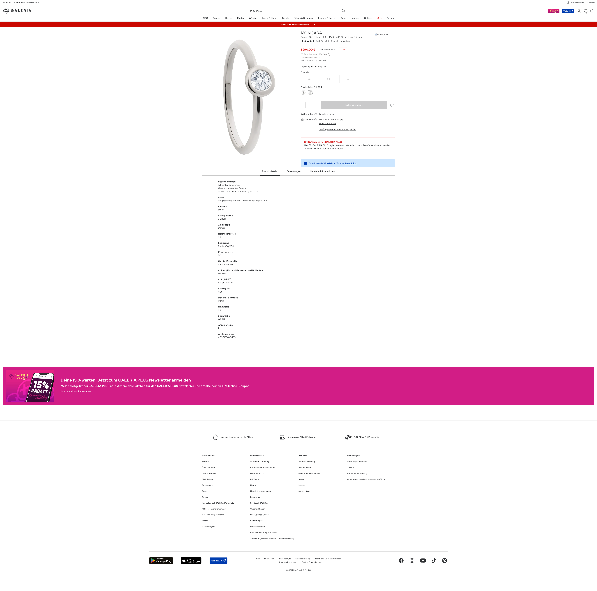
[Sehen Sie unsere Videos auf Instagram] (412, 560)
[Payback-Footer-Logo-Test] (218, 560)
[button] (21, 2)
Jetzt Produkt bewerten (337, 41)
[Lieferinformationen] (315, 114)
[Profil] (579, 11)
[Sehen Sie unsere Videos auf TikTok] (434, 560)
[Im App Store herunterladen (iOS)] (191, 560)
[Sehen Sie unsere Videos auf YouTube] (423, 560)
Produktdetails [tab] (270, 171)
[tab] (249, 97)
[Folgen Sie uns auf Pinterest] (445, 560)
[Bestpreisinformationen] (329, 54)
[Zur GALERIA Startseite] (17, 11)
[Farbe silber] (303, 92)
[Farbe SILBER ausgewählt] (310, 92)
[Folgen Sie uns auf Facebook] (401, 560)
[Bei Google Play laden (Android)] (161, 560)
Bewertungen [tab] (294, 171)
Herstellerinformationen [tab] (322, 171)
